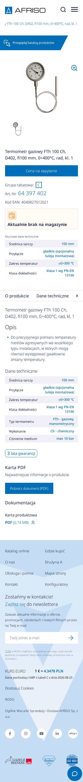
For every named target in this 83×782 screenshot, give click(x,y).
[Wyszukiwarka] (63, 10)
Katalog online (17, 550)
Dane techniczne (52, 296)
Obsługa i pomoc (19, 573)
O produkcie (17, 296)
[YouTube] (41, 733)
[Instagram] (26, 733)
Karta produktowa (21, 515)
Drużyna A (53, 562)
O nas (10, 562)
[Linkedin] (57, 733)
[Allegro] (73, 733)
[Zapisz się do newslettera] (71, 638)
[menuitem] (41, 87)
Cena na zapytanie (41, 170)
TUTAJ (8, 651)
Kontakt (11, 584)
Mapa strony (55, 573)
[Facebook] (10, 733)
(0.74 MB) (17, 522)
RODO (9, 699)
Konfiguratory (56, 584)
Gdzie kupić (55, 550)
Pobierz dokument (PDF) (29, 488)
